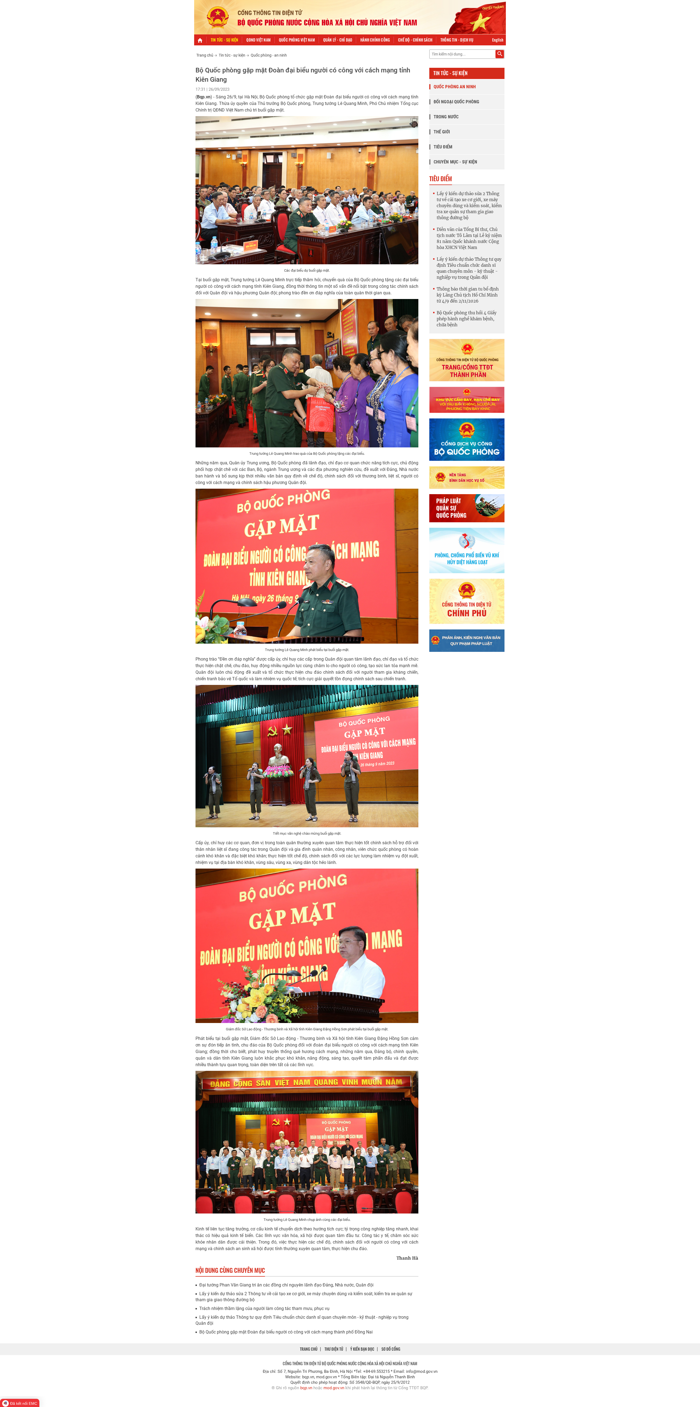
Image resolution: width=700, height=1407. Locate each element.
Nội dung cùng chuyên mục (230, 1270)
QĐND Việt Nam (258, 40)
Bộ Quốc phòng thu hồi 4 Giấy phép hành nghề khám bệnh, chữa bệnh (467, 318)
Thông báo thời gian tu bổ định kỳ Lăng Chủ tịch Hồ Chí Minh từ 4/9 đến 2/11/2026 (468, 295)
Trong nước (446, 116)
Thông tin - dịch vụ (457, 40)
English (497, 40)
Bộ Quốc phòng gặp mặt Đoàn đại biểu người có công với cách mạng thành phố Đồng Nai (286, 1332)
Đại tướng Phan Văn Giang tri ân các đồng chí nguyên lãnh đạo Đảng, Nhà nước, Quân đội (286, 1285)
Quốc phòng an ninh (455, 86)
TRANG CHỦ (308, 1349)
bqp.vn (306, 1387)
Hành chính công (375, 40)
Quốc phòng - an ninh (269, 55)
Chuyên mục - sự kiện (455, 162)
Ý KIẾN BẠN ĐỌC (362, 1349)
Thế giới (442, 131)
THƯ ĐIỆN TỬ (334, 1349)
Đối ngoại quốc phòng (456, 101)
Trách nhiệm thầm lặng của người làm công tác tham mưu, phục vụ (264, 1308)
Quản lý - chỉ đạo (337, 40)
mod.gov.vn (333, 1387)
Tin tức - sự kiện (224, 40)
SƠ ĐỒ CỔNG (390, 1349)
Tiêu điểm (443, 147)
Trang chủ (204, 55)
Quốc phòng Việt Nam (297, 40)
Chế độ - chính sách (415, 40)
